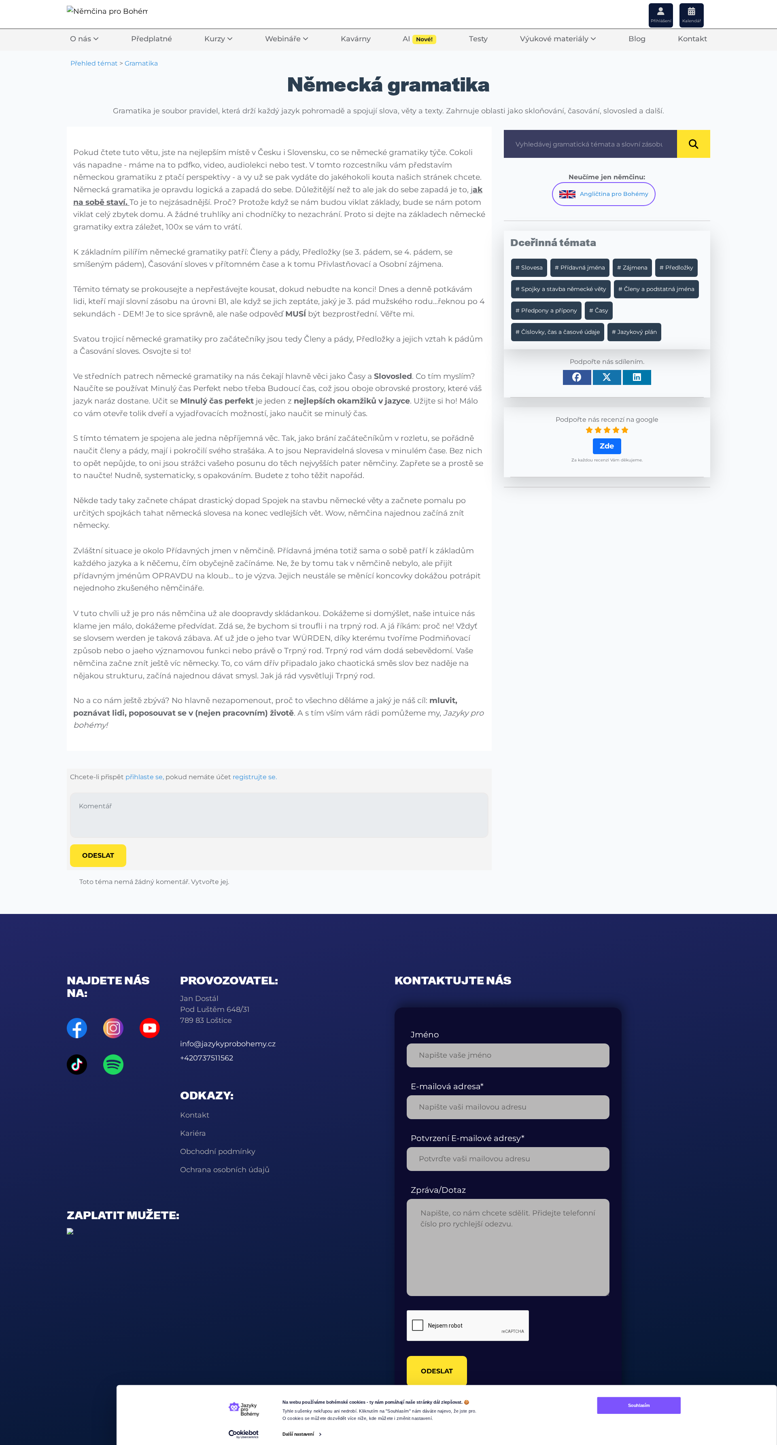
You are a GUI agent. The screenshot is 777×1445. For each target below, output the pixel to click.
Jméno (425, 1034)
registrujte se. (255, 777)
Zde (607, 446)
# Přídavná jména (580, 267)
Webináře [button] (284, 38)
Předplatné (151, 38)
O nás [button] (81, 38)
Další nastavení (298, 1434)
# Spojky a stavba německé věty (561, 289)
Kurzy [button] (215, 38)
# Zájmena (632, 267)
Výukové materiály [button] (555, 38)
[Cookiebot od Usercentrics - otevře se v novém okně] (243, 1434)
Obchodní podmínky (217, 1151)
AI (418, 38)
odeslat (437, 1371)
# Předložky (676, 267)
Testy (478, 38)
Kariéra (193, 1133)
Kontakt (692, 38)
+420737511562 (206, 1058)
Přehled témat (94, 63)
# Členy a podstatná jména (656, 289)
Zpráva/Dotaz (438, 1190)
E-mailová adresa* (447, 1086)
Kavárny (356, 38)
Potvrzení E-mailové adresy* (467, 1138)
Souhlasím (639, 1405)
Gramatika (141, 63)
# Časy (598, 310)
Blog (636, 38)
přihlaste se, (144, 777)
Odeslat (98, 855)
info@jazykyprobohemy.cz (228, 1043)
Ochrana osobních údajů (225, 1169)
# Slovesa (529, 267)
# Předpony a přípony (546, 310)
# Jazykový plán (634, 332)
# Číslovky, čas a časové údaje (558, 332)
